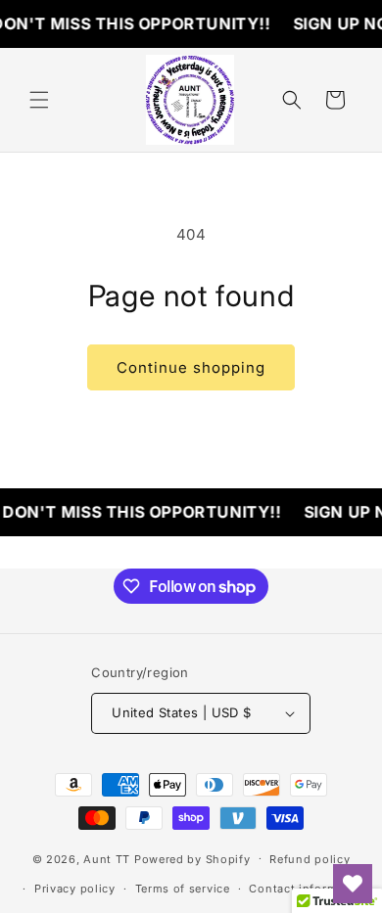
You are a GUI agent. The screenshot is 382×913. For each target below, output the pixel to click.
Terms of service (182, 888)
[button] (39, 99)
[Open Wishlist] (352, 883)
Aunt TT (106, 858)
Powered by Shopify (192, 858)
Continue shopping (191, 367)
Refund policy (309, 859)
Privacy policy (75, 888)
